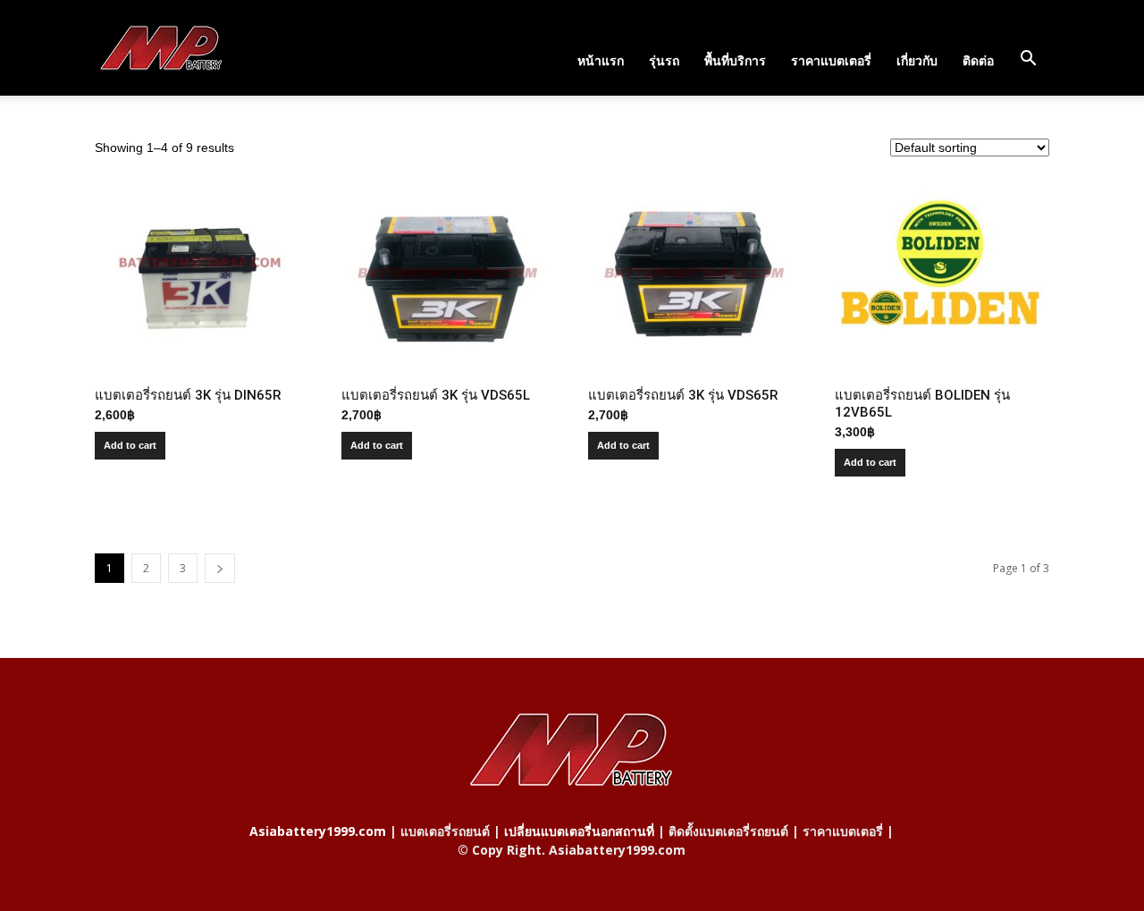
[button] (1027, 59)
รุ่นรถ (664, 60)
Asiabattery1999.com (317, 830)
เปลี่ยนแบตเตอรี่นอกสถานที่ (579, 830)
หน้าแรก (600, 60)
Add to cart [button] (130, 445)
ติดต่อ (978, 60)
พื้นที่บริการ (735, 60)
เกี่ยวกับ (917, 60)
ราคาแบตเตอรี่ (831, 60)
